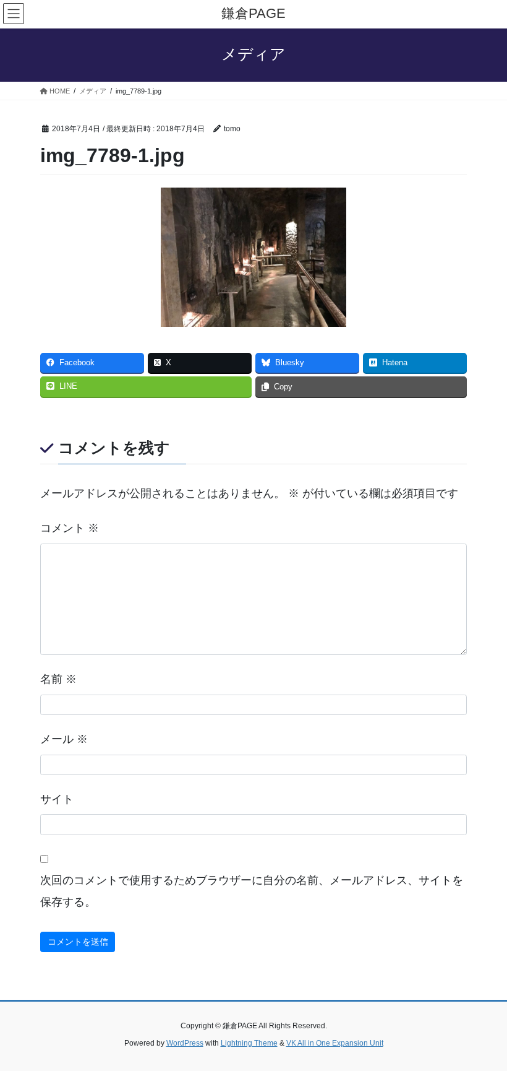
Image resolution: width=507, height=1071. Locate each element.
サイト (57, 799)
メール (64, 739)
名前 (58, 679)
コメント (69, 528)
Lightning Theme (249, 1043)
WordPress (184, 1043)
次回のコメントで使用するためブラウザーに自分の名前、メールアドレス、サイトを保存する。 (251, 891)
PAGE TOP (483, 1028)
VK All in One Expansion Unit (334, 1043)
